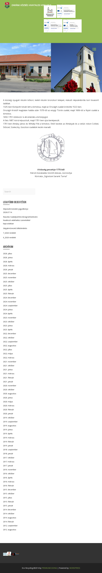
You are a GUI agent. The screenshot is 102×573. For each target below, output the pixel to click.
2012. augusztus (9, 529)
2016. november (9, 469)
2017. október (8, 457)
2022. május (8, 353)
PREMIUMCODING (49, 568)
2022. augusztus (9, 345)
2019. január (8, 445)
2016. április (8, 477)
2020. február (8, 409)
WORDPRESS (74, 568)
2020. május (8, 401)
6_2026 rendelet (9, 237)
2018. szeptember (10, 449)
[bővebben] (17, 555)
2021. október (8, 365)
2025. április (8, 289)
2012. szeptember (10, 525)
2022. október (8, 337)
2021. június (8, 369)
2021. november (9, 361)
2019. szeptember (10, 421)
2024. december (9, 297)
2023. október (8, 321)
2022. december (9, 333)
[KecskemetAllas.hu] (9, 555)
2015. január (8, 505)
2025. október (8, 281)
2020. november (9, 385)
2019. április (8, 433)
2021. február (8, 377)
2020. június (8, 397)
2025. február (8, 293)
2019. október (8, 417)
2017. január (8, 465)
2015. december (9, 489)
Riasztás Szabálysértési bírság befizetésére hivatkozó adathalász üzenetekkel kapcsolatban (20, 220)
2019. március (8, 437)
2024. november (9, 301)
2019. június (8, 429)
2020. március (8, 405)
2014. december (9, 509)
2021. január (8, 381)
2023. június (8, 325)
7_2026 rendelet (9, 233)
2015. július (7, 497)
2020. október (8, 389)
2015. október (8, 493)
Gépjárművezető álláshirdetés (15, 228)
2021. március (8, 373)
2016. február (8, 485)
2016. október (8, 473)
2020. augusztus (9, 393)
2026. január (8, 269)
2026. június (8, 257)
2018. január (8, 453)
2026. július (7, 253)
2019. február (8, 441)
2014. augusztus (9, 517)
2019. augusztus (9, 425)
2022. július (7, 349)
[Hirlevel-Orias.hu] (13, 555)
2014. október (8, 513)
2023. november (9, 317)
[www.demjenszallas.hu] (5, 555)
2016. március (8, 481)
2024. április (8, 313)
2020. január (8, 413)
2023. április (8, 329)
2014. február (8, 521)
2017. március (8, 461)
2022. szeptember (10, 341)
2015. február (8, 501)
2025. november (9, 277)
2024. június (8, 309)
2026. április (8, 261)
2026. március (8, 265)
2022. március (8, 357)
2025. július (7, 285)
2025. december (9, 273)
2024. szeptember (10, 305)
